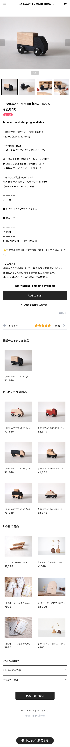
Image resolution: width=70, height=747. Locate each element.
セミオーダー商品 (12, 670)
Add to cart (35, 295)
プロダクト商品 (11, 680)
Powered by (31, 716)
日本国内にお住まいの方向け (35, 305)
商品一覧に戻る (35, 696)
